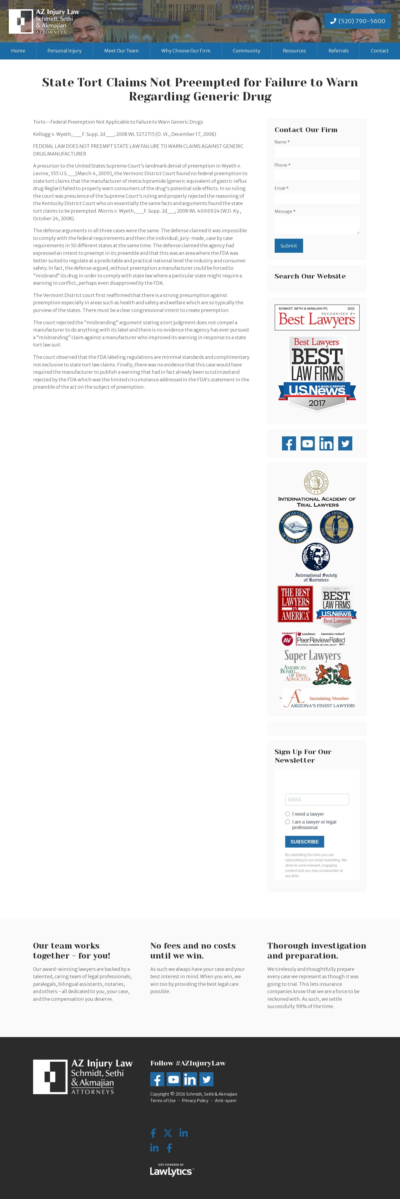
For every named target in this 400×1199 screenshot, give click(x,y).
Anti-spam (225, 1100)
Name (282, 142)
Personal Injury (64, 51)
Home (18, 51)
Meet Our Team (121, 51)
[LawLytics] (172, 1170)
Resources (294, 51)
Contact (380, 51)
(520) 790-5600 (362, 21)
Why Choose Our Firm (186, 51)
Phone (283, 165)
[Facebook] (169, 1148)
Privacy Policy (195, 1100)
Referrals (339, 51)
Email (282, 188)
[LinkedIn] (154, 1148)
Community (246, 51)
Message (285, 211)
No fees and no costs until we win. (193, 951)
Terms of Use (163, 1100)
